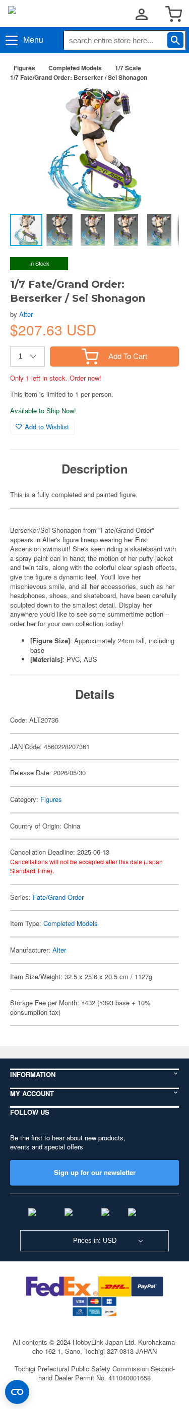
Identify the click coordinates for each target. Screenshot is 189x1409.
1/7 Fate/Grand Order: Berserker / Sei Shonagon (78, 77)
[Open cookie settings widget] (17, 1392)
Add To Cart (127, 356)
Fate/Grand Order (58, 897)
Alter (26, 314)
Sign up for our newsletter (95, 1172)
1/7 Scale (128, 67)
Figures (24, 67)
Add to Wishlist (47, 426)
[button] (161, 105)
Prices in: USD (94, 1240)
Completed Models (75, 67)
